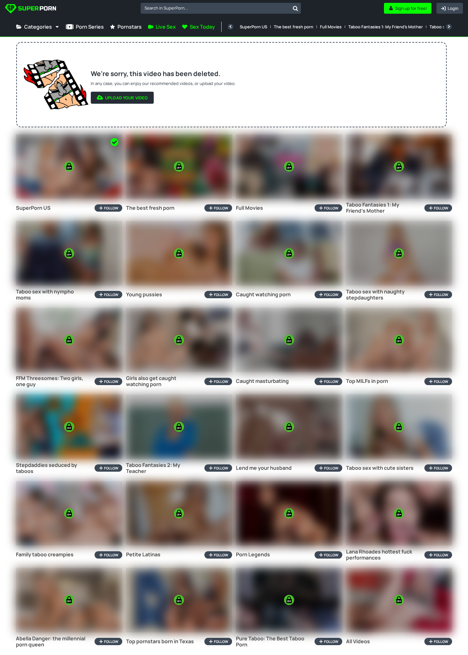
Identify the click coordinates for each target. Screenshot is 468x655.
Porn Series (90, 26)
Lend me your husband (264, 468)
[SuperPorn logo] (30, 9)
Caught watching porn (263, 295)
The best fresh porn (293, 27)
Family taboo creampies (45, 555)
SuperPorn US (253, 27)
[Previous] (230, 27)
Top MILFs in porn (367, 381)
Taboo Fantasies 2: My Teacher (153, 468)
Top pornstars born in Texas (160, 641)
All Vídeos (358, 641)
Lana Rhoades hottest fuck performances (379, 555)
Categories (38, 26)
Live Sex (166, 26)
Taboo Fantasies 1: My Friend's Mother (385, 27)
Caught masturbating (262, 381)
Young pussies (144, 295)
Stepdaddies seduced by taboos (46, 468)
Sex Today (202, 26)
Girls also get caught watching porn (151, 381)
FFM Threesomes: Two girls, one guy (49, 381)
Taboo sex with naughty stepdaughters (375, 295)
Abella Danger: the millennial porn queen (50, 642)
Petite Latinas (143, 555)
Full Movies (331, 27)
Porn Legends (253, 555)
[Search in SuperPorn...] (295, 8)
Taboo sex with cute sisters (380, 468)
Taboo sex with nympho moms (45, 295)
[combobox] (221, 8)
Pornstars (129, 26)
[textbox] (215, 8)
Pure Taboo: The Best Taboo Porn (270, 642)
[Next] (449, 27)
